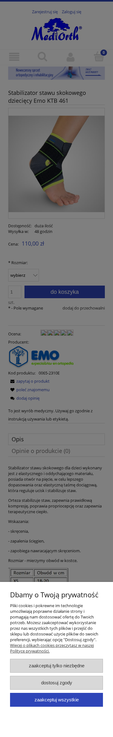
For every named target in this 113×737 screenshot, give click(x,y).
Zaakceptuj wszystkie (57, 699)
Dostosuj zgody (56, 682)
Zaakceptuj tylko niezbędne (56, 665)
